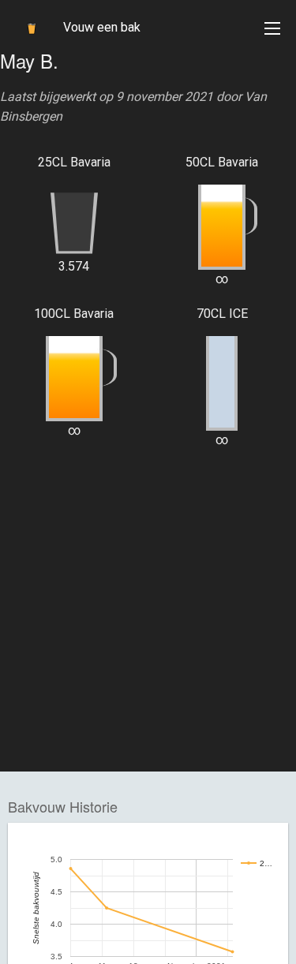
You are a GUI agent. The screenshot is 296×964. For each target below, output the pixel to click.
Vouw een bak (102, 27)
